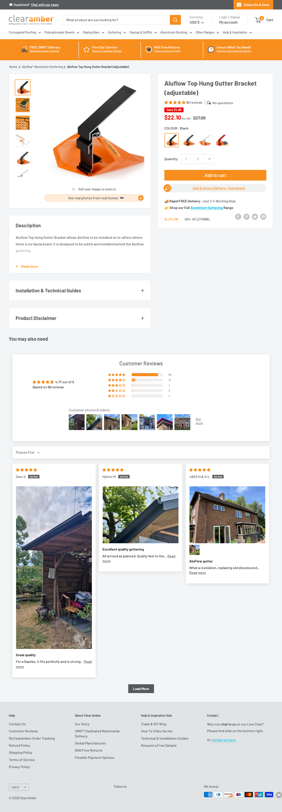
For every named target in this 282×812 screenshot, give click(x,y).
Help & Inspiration (235, 32)
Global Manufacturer (90, 743)
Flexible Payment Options (94, 757)
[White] (206, 140)
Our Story (82, 724)
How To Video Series (157, 731)
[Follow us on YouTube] (279, 795)
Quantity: (171, 159)
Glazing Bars (91, 32)
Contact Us (17, 724)
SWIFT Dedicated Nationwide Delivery (97, 733)
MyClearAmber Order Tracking (32, 738)
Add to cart (215, 175)
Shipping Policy (20, 752)
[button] (175, 102)
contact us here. (223, 740)
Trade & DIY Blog (153, 724)
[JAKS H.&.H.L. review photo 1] (227, 514)
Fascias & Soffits (141, 32)
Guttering (114, 32)
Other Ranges (205, 32)
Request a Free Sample (159, 745)
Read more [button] (197, 572)
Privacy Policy (19, 767)
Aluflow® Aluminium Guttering (42, 67)
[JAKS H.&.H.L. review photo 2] (194, 550)
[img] (26, 470)
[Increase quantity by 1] (209, 159)
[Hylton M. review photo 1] (140, 514)
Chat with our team (45, 5)
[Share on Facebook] (238, 216)
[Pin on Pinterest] (246, 216)
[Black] (172, 140)
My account (228, 22)
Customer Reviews (23, 731)
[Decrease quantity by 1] (186, 159)
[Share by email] (263, 216)
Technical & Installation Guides (164, 738)
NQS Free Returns (88, 750)
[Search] (175, 20)
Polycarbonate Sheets (59, 32)
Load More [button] (141, 688)
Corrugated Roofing (22, 32)
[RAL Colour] (222, 140)
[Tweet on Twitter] (255, 216)
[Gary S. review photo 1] (54, 567)
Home (13, 67)
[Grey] (189, 140)
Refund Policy (19, 745)
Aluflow (171, 219)
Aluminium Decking (173, 32)
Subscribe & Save (256, 5)
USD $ (15, 787)
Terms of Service (22, 759)
